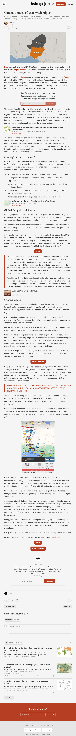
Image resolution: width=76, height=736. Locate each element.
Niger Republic (20, 70)
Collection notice (49, 725)
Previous (11, 606)
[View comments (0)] (12, 28)
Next (66, 606)
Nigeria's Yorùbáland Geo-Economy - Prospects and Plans (27, 682)
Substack (29, 734)
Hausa (23, 77)
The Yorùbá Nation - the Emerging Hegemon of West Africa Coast (27, 665)
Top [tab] (6, 643)
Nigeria (7, 67)
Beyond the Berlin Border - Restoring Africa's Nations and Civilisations (28, 649)
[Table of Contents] (2, 368)
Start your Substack (33, 730)
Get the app (47, 730)
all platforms (54, 537)
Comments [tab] (8, 620)
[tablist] (12, 620)
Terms (41, 725)
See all (8, 698)
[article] (38, 653)
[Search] (49, 4)
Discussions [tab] (18, 643)
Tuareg (67, 77)
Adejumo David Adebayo (28, 131)
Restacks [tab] (16, 620)
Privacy (36, 725)
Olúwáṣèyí (12, 22)
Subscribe (60, 4)
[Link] (1, 157)
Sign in (70, 4)
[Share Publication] (53, 4)
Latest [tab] (11, 643)
